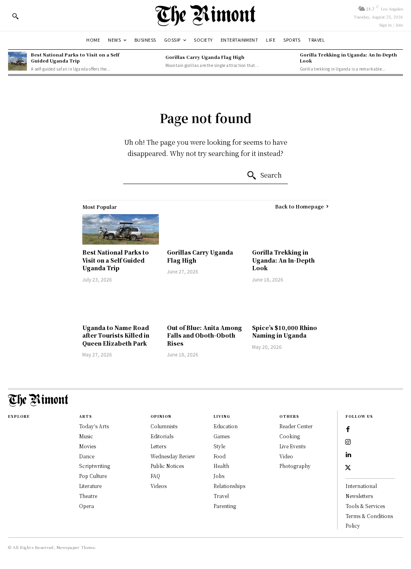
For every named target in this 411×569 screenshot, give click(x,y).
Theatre (88, 495)
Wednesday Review (173, 456)
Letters (158, 446)
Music (86, 436)
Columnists (164, 426)
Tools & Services (365, 505)
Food (220, 456)
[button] (15, 16)
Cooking (289, 436)
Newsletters (359, 495)
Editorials (162, 436)
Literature (90, 485)
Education (226, 426)
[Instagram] (348, 442)
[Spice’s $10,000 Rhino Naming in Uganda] (290, 304)
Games (222, 436)
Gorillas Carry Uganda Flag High (204, 57)
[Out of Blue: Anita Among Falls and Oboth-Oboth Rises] (205, 304)
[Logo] (205, 15)
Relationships (229, 485)
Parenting (225, 505)
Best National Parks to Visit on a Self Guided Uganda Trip (75, 57)
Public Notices (167, 465)
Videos (159, 485)
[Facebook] (348, 429)
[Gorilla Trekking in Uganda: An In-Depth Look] (286, 61)
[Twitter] (348, 468)
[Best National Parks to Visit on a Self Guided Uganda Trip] (17, 61)
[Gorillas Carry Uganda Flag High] (151, 61)
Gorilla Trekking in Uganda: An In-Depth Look (348, 57)
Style (219, 446)
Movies (87, 446)
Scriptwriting (94, 465)
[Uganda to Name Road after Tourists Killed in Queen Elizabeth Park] (120, 304)
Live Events (292, 446)
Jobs (219, 475)
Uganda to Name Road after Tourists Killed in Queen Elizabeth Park (115, 335)
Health (221, 465)
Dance (86, 456)
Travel (221, 495)
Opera (86, 505)
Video (286, 456)
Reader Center (296, 426)
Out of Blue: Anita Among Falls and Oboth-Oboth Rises (204, 335)
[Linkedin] (348, 455)
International (361, 485)
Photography (295, 465)
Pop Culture (93, 475)
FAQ (155, 475)
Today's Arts (94, 426)
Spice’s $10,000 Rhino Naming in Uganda (284, 332)
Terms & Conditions (369, 515)
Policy (353, 525)
